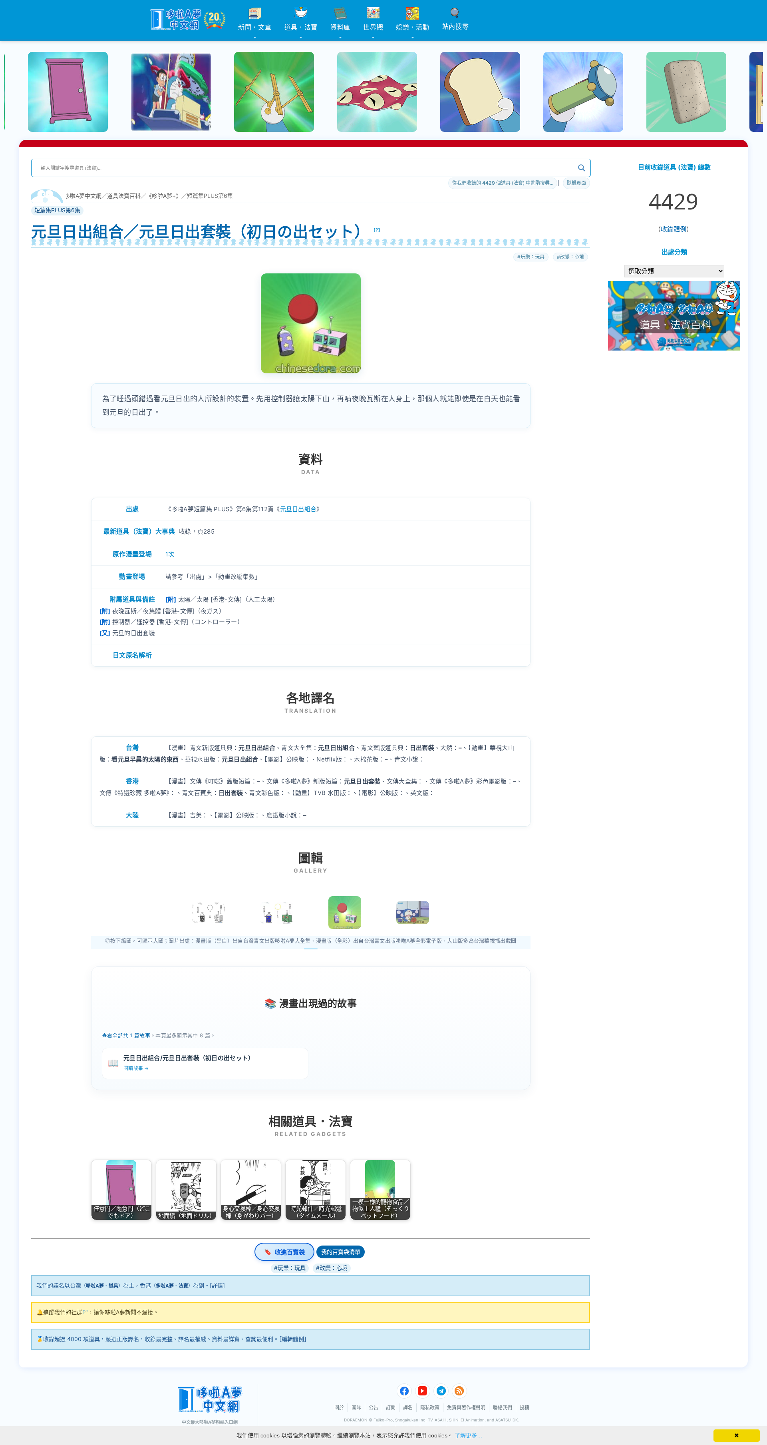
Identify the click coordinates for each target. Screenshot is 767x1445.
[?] (377, 230)
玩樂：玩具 (532, 257)
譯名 (408, 1408)
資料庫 (340, 27)
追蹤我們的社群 (62, 1312)
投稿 (524, 1408)
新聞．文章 (255, 27)
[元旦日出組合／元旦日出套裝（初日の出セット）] (345, 912)
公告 (373, 1408)
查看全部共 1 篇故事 (126, 1035)
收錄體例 (673, 229)
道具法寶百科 (124, 195)
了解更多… (469, 1435)
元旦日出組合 (298, 509)
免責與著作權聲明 (466, 1408)
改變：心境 (572, 257)
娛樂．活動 (412, 27)
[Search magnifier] (581, 167)
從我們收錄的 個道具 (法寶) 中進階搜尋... (502, 183)
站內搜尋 (455, 26)
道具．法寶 (301, 27)
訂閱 (390, 1408)
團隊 (356, 1408)
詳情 (217, 1285)
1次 (170, 554)
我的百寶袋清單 (340, 1251)
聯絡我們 (502, 1408)
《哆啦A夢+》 (163, 195)
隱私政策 (429, 1408)
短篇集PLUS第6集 (210, 195)
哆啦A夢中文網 (82, 195)
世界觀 (373, 27)
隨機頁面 (576, 183)
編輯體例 (293, 1338)
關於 (339, 1408)
